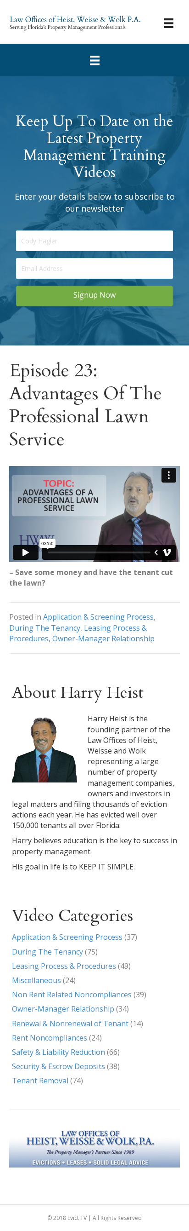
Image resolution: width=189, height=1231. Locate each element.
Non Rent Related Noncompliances (72, 994)
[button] (94, 296)
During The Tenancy (44, 628)
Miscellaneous (36, 980)
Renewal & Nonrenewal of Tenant (70, 1023)
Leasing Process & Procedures (64, 966)
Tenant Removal (40, 1081)
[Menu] (168, 23)
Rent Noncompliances (49, 1038)
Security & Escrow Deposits (58, 1066)
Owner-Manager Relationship (103, 638)
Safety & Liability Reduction (58, 1052)
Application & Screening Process (98, 617)
